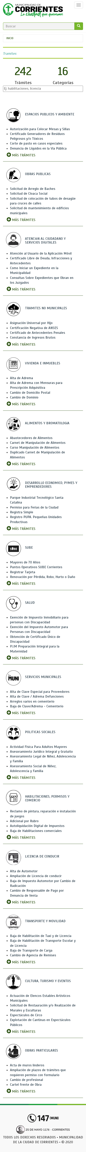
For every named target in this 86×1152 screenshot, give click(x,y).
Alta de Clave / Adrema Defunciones (37, 696)
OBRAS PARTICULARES (41, 1050)
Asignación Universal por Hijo (31, 323)
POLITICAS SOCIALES (40, 732)
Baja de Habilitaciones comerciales (36, 831)
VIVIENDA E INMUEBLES (42, 363)
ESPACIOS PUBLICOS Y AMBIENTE (49, 114)
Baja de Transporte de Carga (31, 950)
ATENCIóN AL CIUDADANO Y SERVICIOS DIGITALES (45, 241)
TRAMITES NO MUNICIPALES (46, 308)
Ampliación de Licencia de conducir (36, 876)
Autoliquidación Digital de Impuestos (37, 826)
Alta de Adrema (21, 378)
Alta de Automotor (24, 871)
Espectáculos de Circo (26, 1015)
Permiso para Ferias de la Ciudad (34, 507)
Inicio (9, 38)
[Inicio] (33, 11)
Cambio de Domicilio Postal (30, 393)
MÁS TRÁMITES (23, 155)
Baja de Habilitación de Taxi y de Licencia (40, 936)
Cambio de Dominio (24, 397)
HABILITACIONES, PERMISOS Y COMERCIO (47, 798)
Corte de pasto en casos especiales (36, 143)
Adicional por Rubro (24, 821)
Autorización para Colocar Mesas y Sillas (40, 129)
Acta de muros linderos (27, 1065)
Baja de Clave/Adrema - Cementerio (36, 706)
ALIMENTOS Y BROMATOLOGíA (47, 423)
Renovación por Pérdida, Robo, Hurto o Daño (42, 577)
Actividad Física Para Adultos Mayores (38, 747)
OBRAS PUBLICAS (38, 174)
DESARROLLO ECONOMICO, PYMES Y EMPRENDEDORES (51, 485)
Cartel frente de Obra (26, 1085)
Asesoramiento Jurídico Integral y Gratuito (41, 751)
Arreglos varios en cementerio (32, 701)
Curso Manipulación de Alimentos (34, 447)
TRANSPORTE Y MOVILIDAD (45, 921)
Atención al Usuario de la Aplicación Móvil (41, 253)
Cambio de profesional (26, 1080)
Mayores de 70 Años (25, 562)
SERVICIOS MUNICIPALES (43, 677)
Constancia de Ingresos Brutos (32, 337)
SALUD (30, 603)
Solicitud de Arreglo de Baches (32, 189)
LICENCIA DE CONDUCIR (42, 856)
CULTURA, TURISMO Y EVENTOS (48, 981)
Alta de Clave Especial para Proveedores (39, 692)
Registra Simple (21, 512)
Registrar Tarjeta (22, 572)
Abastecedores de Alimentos (31, 438)
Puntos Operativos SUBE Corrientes (36, 567)
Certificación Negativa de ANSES (34, 328)
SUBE (29, 547)
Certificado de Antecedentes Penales (37, 333)
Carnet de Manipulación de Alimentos (37, 443)
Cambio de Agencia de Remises (33, 955)
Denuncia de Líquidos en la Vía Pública (38, 148)
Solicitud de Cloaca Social (28, 193)
